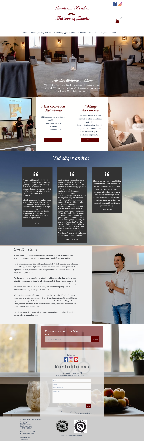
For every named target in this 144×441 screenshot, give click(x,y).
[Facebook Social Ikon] (66, 359)
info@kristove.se (65, 375)
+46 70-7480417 (80, 375)
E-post (47, 334)
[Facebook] (115, 4)
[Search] (121, 18)
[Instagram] (120, 4)
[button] (117, 21)
